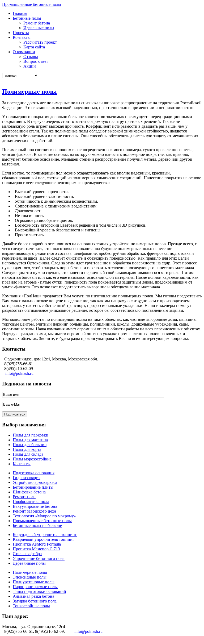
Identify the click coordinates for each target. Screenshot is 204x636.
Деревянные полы (29, 563)
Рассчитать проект (40, 42)
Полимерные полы (29, 91)
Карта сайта (34, 47)
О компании (24, 51)
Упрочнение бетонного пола (39, 558)
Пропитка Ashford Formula (37, 544)
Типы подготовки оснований (39, 591)
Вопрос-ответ (35, 61)
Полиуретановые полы (33, 582)
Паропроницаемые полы (35, 586)
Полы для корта (27, 449)
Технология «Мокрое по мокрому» (44, 516)
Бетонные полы (27, 18)
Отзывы (30, 56)
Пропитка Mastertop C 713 (36, 549)
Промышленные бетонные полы (31, 4)
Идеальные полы (38, 28)
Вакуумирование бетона (35, 506)
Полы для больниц (30, 444)
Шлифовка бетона (29, 492)
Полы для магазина (30, 440)
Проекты (21, 32)
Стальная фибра (27, 553)
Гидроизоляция (26, 477)
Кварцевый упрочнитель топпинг (43, 539)
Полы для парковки (30, 435)
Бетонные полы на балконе (37, 525)
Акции (29, 66)
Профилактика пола (31, 501)
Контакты (22, 37)
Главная (20, 13)
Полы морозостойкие (32, 459)
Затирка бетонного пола (35, 601)
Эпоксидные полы (29, 577)
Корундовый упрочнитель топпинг (45, 534)
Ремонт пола (24, 496)
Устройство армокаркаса (35, 482)
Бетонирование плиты (33, 487)
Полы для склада (28, 454)
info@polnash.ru (19, 373)
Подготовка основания (33, 473)
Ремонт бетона (36, 23)
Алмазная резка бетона (33, 596)
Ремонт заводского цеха (34, 511)
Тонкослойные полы (31, 606)
